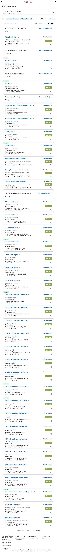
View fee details (47, 37)
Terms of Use (47, 549)
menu (2, 2)
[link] (26, 28)
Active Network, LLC (28, 550)
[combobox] (42, 23)
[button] (27, 18)
